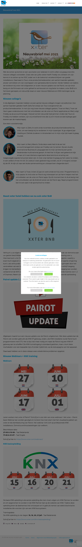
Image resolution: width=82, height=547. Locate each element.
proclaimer (50, 271)
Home (37, 3)
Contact (60, 3)
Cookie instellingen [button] (36, 274)
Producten (44, 3)
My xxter (67, 3)
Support (52, 3)
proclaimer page (50, 287)
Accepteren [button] (48, 274)
